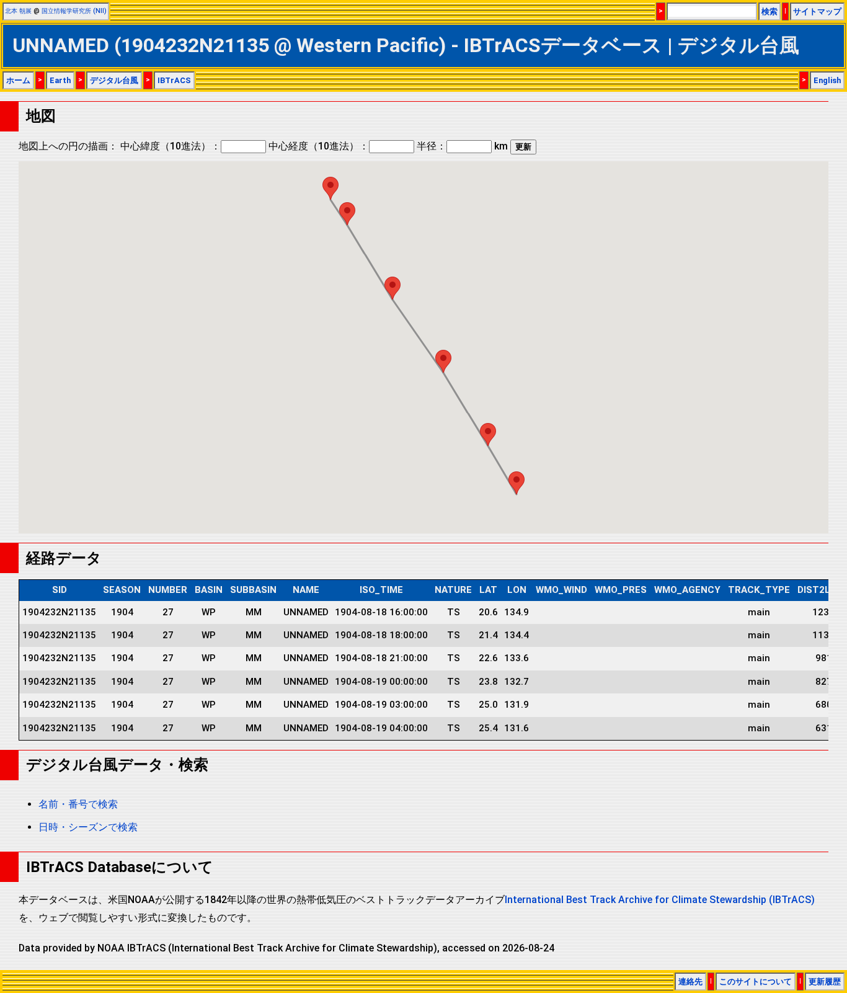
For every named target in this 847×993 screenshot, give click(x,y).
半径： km (462, 146)
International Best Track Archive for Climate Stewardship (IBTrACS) (660, 900)
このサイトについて (755, 981)
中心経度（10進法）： (318, 146)
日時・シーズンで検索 (88, 827)
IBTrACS (174, 80)
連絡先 (690, 981)
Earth (60, 80)
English (827, 80)
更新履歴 (825, 981)
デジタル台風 (114, 80)
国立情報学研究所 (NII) (74, 11)
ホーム (18, 80)
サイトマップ (817, 11)
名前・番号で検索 (78, 804)
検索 (769, 11)
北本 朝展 (18, 11)
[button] (516, 482)
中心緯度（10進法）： (170, 146)
